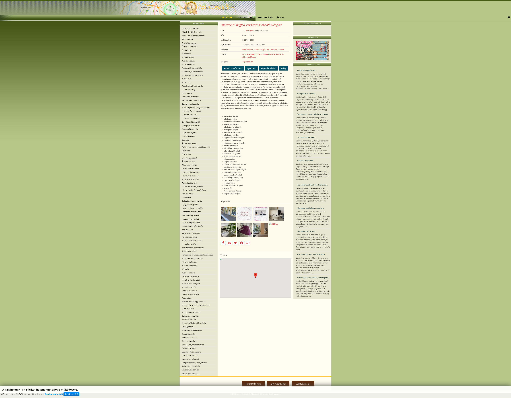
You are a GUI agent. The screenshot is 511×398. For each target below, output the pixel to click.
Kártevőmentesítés (189, 237)
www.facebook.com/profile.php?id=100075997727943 (263, 49)
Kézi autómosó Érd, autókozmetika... (311, 254)
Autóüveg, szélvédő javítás (192, 86)
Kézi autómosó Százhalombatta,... (310, 208)
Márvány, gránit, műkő (191, 280)
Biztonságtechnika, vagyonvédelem (196, 107)
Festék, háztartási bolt (190, 168)
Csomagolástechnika (190, 129)
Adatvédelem (303, 383)
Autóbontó (186, 53)
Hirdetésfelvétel (253, 383)
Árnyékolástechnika (189, 46)
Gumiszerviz (186, 197)
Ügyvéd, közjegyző (189, 348)
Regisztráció (265, 17)
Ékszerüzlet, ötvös (189, 143)
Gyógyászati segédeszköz (192, 201)
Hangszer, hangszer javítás (192, 208)
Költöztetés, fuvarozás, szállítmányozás (197, 255)
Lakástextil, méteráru (190, 276)
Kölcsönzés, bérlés (189, 251)
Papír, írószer (187, 298)
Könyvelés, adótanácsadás (192, 258)
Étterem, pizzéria (188, 161)
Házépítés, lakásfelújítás (191, 212)
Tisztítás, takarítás (189, 341)
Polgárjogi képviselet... (305, 160)
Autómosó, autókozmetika (192, 71)
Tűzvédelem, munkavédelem (193, 344)
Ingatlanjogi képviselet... (306, 137)
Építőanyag (186, 154)
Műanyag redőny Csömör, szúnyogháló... (313, 277)
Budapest (250, 30)
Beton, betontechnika (190, 104)
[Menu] (508, 18)
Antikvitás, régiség (189, 43)
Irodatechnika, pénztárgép (192, 226)
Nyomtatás (251, 68)
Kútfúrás (185, 269)
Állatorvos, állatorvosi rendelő (193, 35)
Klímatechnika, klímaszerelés (193, 247)
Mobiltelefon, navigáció (191, 283)
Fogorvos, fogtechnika (190, 172)
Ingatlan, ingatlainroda (191, 222)
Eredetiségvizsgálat (189, 158)
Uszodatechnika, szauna (191, 352)
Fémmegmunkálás (189, 165)
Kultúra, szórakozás (189, 265)
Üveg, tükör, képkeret (190, 359)
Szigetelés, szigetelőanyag (192, 330)
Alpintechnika (187, 39)
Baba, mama (187, 93)
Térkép (283, 68)
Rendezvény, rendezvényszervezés (195, 305)
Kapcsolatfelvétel (268, 68)
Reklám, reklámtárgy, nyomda (193, 301)
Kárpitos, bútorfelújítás (191, 233)
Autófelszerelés (188, 57)
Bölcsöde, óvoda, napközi (192, 111)
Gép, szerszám (187, 194)
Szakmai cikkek (245, 17)
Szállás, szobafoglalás (190, 316)
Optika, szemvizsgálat (190, 294)
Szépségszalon (187, 326)
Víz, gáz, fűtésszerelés (190, 370)
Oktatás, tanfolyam (189, 291)
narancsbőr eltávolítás (266, 54)
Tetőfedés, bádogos (189, 337)
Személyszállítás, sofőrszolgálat (194, 323)
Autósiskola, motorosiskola (192, 75)
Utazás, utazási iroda (190, 355)
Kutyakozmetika (188, 273)
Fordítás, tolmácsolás (190, 179)
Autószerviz (186, 79)
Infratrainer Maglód (249, 54)
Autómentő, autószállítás (192, 68)
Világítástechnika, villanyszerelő (194, 362)
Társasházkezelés (188, 334)
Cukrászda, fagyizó (189, 132)
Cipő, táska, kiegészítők (191, 122)
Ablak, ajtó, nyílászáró (190, 28)
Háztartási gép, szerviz (190, 215)
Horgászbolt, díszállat (190, 219)
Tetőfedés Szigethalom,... (306, 70)
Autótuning (186, 82)
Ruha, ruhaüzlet (188, 309)
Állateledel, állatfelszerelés (192, 32)
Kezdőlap (227, 17)
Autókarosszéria (188, 61)
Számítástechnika (189, 319)
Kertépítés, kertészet (190, 244)
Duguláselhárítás (188, 136)
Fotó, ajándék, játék (189, 183)
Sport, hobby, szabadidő (191, 312)
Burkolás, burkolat (189, 115)
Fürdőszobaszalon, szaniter (192, 186)
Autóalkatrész (187, 50)
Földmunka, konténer (190, 176)
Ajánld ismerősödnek (233, 68)
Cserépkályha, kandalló (191, 125)
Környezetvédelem (189, 262)
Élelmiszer (186, 150)
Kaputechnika (187, 229)
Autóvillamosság (188, 89)
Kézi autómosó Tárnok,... (306, 231)
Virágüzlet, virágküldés (191, 366)
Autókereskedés (188, 64)
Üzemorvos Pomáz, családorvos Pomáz (312, 114)
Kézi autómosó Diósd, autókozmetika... (312, 185)
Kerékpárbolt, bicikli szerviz (192, 240)
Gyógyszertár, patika (190, 204)
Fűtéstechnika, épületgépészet (194, 190)
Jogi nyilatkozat (278, 383)
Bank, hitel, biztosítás (190, 97)
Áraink (281, 17)
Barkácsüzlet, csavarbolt (191, 100)
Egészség (185, 140)
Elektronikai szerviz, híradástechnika (196, 147)
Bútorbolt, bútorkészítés (191, 118)
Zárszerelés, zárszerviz (190, 373)
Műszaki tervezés (188, 287)
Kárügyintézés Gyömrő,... (307, 93)
